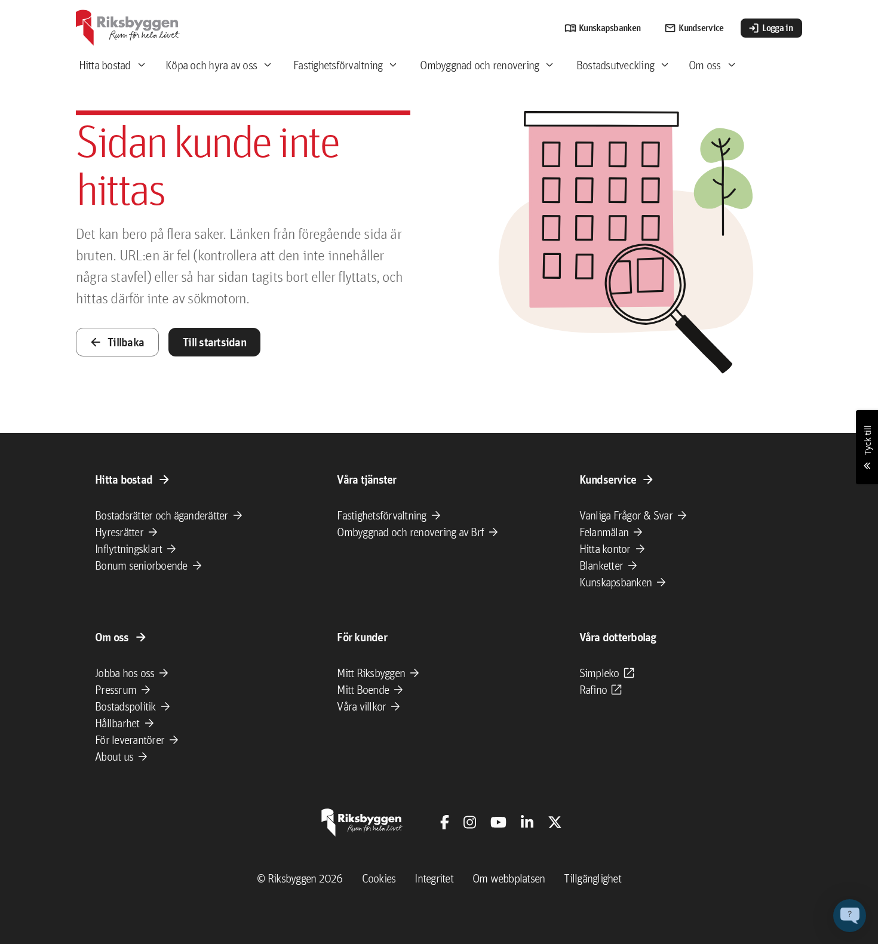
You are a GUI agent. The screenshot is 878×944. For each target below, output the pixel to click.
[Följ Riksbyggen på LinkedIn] (527, 822)
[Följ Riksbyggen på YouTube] (498, 822)
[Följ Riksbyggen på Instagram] (469, 822)
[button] (849, 915)
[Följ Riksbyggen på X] (555, 822)
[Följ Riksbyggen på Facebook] (444, 822)
